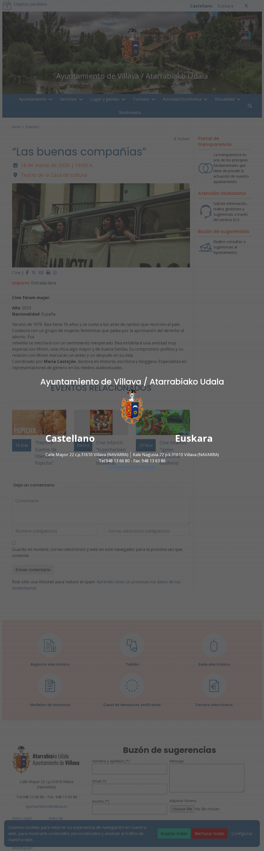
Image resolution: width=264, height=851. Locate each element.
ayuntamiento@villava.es (132, 467)
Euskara (194, 438)
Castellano (70, 438)
